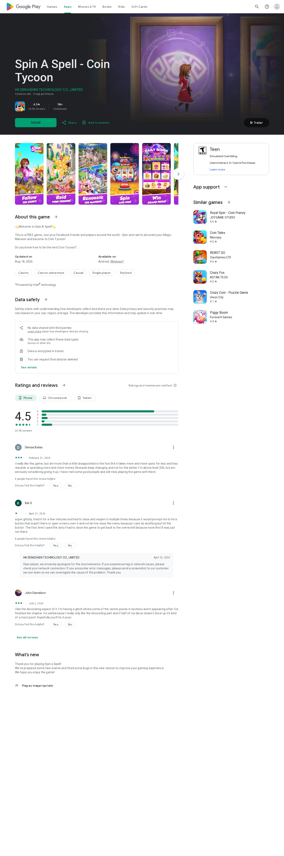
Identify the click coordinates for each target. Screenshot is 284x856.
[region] (73, 106)
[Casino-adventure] (51, 273)
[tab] (52, 6)
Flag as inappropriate (34, 685)
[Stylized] (126, 273)
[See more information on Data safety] (46, 300)
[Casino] (23, 273)
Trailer (256, 122)
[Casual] (78, 273)
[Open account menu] (277, 7)
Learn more (34, 331)
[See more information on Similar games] (229, 202)
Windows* (117, 261)
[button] (29, 174)
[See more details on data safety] (29, 367)
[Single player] (101, 273)
